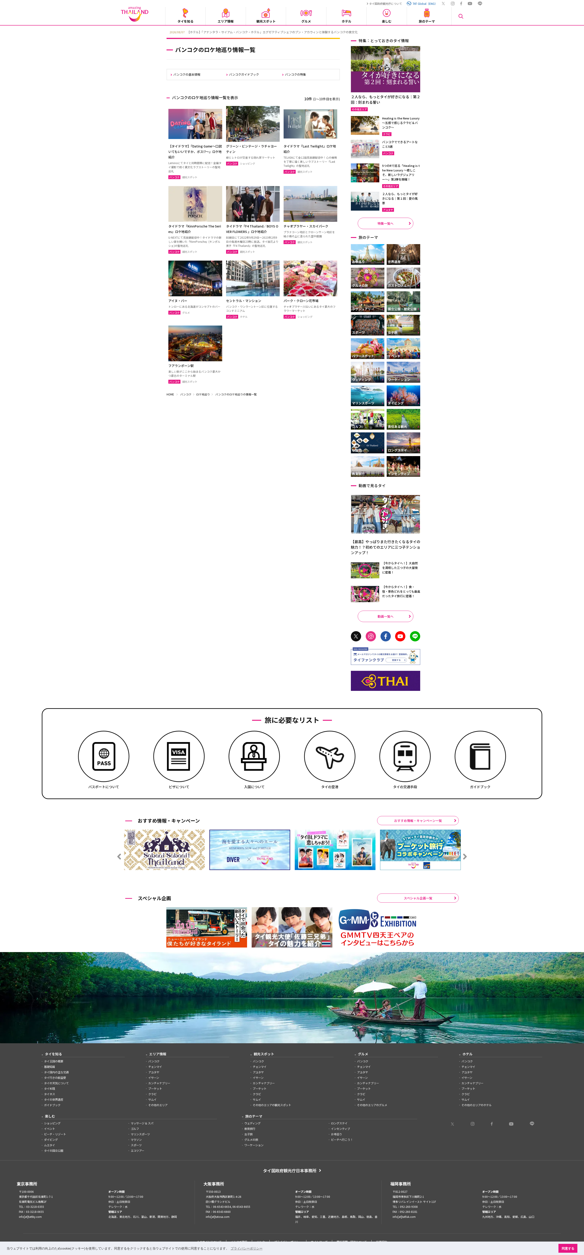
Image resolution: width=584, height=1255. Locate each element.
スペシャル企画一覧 (418, 898)
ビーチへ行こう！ (342, 1140)
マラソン (136, 1140)
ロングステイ (339, 1123)
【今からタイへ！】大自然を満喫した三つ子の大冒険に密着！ (400, 567)
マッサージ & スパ (142, 1123)
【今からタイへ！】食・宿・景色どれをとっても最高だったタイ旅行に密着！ (401, 591)
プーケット (155, 1089)
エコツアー (137, 1151)
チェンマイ (155, 1067)
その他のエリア (157, 1105)
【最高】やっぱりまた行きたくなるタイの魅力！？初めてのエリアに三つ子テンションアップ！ (385, 547)
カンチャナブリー (159, 1083)
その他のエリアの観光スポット (272, 1105)
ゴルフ (135, 1129)
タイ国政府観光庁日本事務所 (289, 1170)
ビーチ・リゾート (55, 1134)
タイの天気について (56, 1083)
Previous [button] (163, 31)
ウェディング (252, 1123)
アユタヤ (153, 1072)
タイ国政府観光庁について (385, 3)
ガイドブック (52, 1105)
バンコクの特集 (295, 74)
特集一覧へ (386, 223)
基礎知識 (49, 1067)
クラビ (152, 1094)
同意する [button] (568, 1248)
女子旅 (248, 1134)
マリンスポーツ (140, 1134)
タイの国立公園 (53, 1151)
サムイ (152, 1099)
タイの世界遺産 (53, 1099)
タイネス (49, 1094)
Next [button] (421, 31)
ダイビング (51, 1140)
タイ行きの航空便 (55, 1078)
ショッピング (52, 1123)
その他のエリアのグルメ (372, 1105)
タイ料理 (49, 1089)
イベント (49, 1129)
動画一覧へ (386, 616)
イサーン (153, 1078)
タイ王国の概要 (53, 1061)
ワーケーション (253, 1145)
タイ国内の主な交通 (56, 1072)
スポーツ (136, 1145)
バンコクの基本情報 (186, 74)
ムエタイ (49, 1145)
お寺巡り (336, 1134)
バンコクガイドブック (244, 74)
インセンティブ (340, 1129)
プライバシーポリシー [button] (247, 1248)
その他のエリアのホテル (476, 1105)
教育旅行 (249, 1129)
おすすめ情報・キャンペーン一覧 (418, 820)
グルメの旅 (251, 1140)
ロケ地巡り (203, 394)
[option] (292, 31)
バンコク (185, 394)
